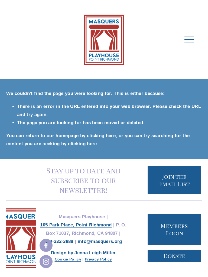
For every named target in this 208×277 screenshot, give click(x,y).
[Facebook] (46, 245)
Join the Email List (174, 180)
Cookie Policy (68, 259)
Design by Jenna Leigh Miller (83, 252)
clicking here (101, 135)
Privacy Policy (98, 259)
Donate (174, 255)
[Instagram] (46, 261)
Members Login (174, 229)
